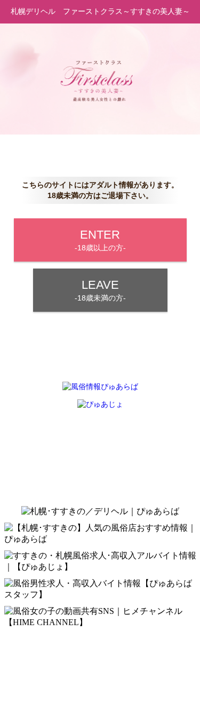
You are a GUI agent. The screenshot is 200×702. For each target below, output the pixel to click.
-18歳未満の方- (100, 290)
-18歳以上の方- (100, 240)
